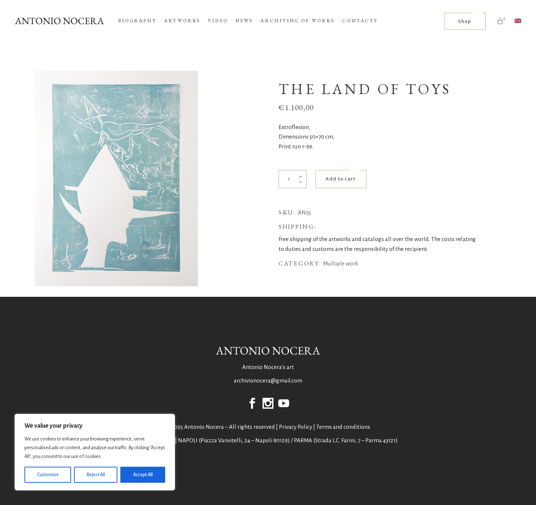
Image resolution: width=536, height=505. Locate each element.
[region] (95, 452)
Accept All (143, 474)
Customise (48, 474)
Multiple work (340, 263)
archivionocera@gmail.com (268, 380)
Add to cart (341, 178)
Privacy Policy (295, 427)
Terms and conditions (343, 427)
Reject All (96, 474)
